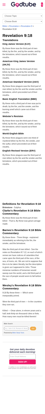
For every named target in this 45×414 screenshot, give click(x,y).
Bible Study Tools (18, 333)
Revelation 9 (26, 26)
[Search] (42, 4)
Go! (33, 328)
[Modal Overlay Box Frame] (22, 359)
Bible (4, 26)
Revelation (14, 26)
